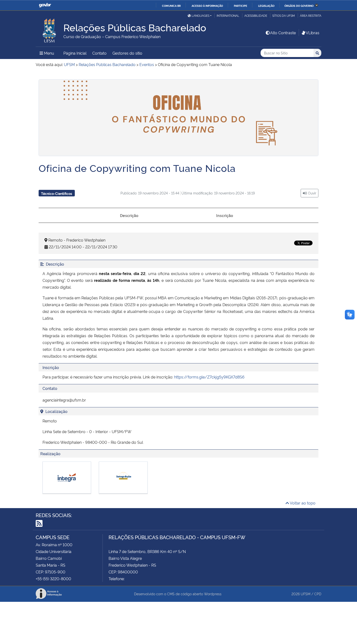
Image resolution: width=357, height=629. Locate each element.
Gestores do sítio (127, 53)
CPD (317, 593)
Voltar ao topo (302, 502)
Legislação (266, 6)
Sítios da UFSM (283, 15)
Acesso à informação (207, 6)
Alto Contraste (283, 32)
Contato (99, 53)
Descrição (129, 215)
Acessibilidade (255, 15)
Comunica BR (171, 6)
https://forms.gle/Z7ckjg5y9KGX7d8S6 (209, 376)
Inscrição (224, 215)
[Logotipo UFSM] (49, 29)
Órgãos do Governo (299, 6)
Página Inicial (74, 53)
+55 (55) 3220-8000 (53, 578)
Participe (240, 6)
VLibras (312, 32)
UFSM (305, 593)
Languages (200, 15)
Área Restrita (310, 15)
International (228, 15)
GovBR (45, 5)
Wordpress (212, 593)
